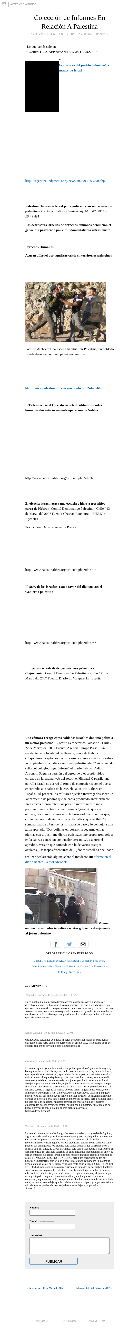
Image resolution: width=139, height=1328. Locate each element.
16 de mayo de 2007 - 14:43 (47, 34)
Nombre (34, 1207)
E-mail (42, 1221)
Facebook (56, 944)
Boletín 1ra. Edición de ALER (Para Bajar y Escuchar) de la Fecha (69, 960)
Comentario (36, 1235)
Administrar (96, 1321)
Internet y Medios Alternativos (87, 34)
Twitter (69, 944)
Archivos (69, 1321)
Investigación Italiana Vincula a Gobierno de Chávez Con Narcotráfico (69, 966)
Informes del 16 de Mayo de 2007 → (94, 1288)
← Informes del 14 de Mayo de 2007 (44, 1288)
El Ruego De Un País (69, 972)
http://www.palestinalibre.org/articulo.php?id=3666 (63, 388)
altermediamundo (23, 4)
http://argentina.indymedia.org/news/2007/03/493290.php (65, 181)
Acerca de (42, 1321)
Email (83, 944)
